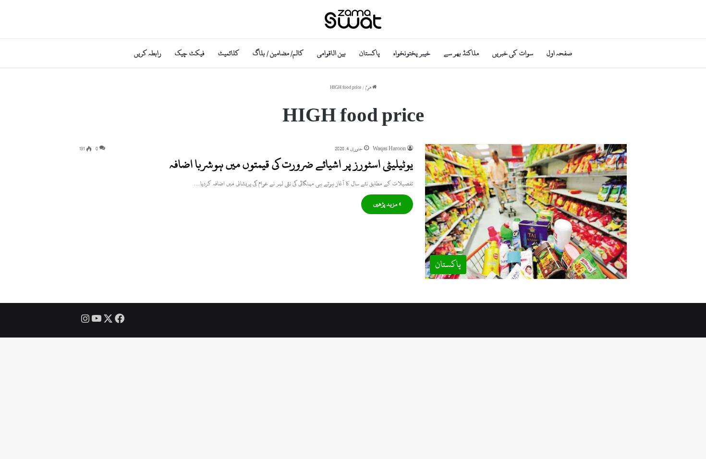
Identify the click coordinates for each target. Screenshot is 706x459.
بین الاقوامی (331, 53)
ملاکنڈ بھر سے (461, 53)
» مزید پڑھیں (387, 204)
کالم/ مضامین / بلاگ (278, 53)
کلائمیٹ (228, 53)
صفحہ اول (559, 53)
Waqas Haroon (389, 149)
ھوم (368, 88)
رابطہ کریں (147, 53)
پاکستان (369, 53)
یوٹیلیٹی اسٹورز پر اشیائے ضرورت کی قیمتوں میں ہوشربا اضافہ (291, 164)
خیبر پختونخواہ (411, 53)
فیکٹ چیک (189, 53)
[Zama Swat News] (353, 19)
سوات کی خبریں (512, 53)
